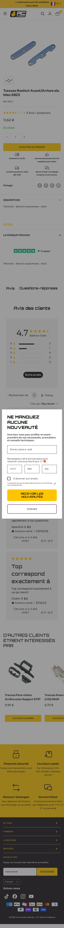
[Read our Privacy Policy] (55, 484)
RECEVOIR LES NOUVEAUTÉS (32, 495)
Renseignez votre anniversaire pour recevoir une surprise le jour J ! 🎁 (27, 460)
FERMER (32, 508)
